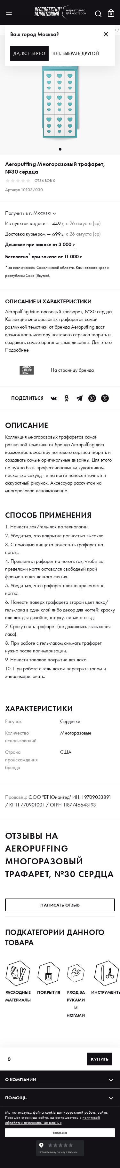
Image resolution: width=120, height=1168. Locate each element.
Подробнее (17, 350)
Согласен (60, 1132)
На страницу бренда (72, 370)
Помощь (16, 1098)
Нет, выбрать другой (75, 53)
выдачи (37, 223)
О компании (20, 1079)
